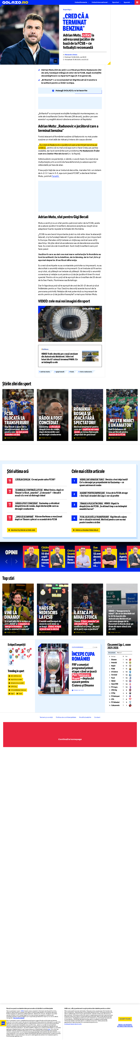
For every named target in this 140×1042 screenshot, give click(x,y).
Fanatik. (55, 176)
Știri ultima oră (18, 471)
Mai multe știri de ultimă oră (23, 530)
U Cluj (113, 693)
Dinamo (114, 660)
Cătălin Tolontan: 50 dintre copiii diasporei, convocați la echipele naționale (36, 557)
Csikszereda (115, 705)
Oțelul (113, 681)
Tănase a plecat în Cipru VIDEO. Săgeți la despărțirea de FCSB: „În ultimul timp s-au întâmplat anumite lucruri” (102, 506)
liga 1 (12, 693)
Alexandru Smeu (71, 55)
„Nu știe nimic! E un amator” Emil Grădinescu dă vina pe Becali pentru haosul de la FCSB (122, 415)
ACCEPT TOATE (125, 1019)
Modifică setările (85, 717)
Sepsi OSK (114, 684)
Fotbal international (99, 2)
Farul (113, 678)
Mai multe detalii (18, 1018)
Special (127, 2)
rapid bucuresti (16, 679)
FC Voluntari (115, 702)
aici (49, 1029)
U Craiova (114, 672)
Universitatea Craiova (18, 690)
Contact (97, 717)
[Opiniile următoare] (16, 561)
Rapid (113, 666)
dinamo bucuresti (17, 683)
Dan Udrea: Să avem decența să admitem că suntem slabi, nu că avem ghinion (88, 557)
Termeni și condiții (46, 717)
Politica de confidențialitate (66, 717)
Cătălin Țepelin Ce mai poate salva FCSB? (37, 481)
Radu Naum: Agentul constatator (114, 557)
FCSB (113, 669)
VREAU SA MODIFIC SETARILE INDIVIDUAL (125, 1025)
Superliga (67, 10)
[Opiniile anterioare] (6, 561)
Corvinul (114, 675)
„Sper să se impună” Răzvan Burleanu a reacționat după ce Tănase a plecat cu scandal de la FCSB (37, 518)
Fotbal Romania (81, 2)
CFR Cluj (14, 687)
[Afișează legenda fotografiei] (56, 61)
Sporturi (115, 2)
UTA (112, 699)
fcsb (72, 372)
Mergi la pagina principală (86, 530)
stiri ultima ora (16, 676)
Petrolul (114, 663)
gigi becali (60, 372)
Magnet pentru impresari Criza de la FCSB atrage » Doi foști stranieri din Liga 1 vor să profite (102, 494)
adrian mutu (45, 372)
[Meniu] (137, 2)
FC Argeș (114, 687)
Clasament (111, 653)
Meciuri (119, 653)
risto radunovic (86, 372)
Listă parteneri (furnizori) (72, 1024)
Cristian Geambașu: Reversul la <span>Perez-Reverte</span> (62, 557)
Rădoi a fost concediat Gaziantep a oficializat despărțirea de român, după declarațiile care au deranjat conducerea (52, 415)
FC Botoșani (115, 696)
